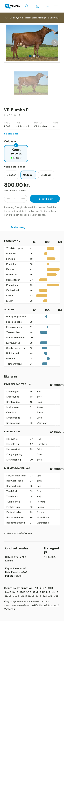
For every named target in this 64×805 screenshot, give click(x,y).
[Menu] (56, 6)
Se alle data (11, 133)
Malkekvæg (18, 227)
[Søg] (27, 6)
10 (15, 198)
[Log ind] (37, 6)
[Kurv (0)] (48, 6)
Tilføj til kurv (45, 199)
